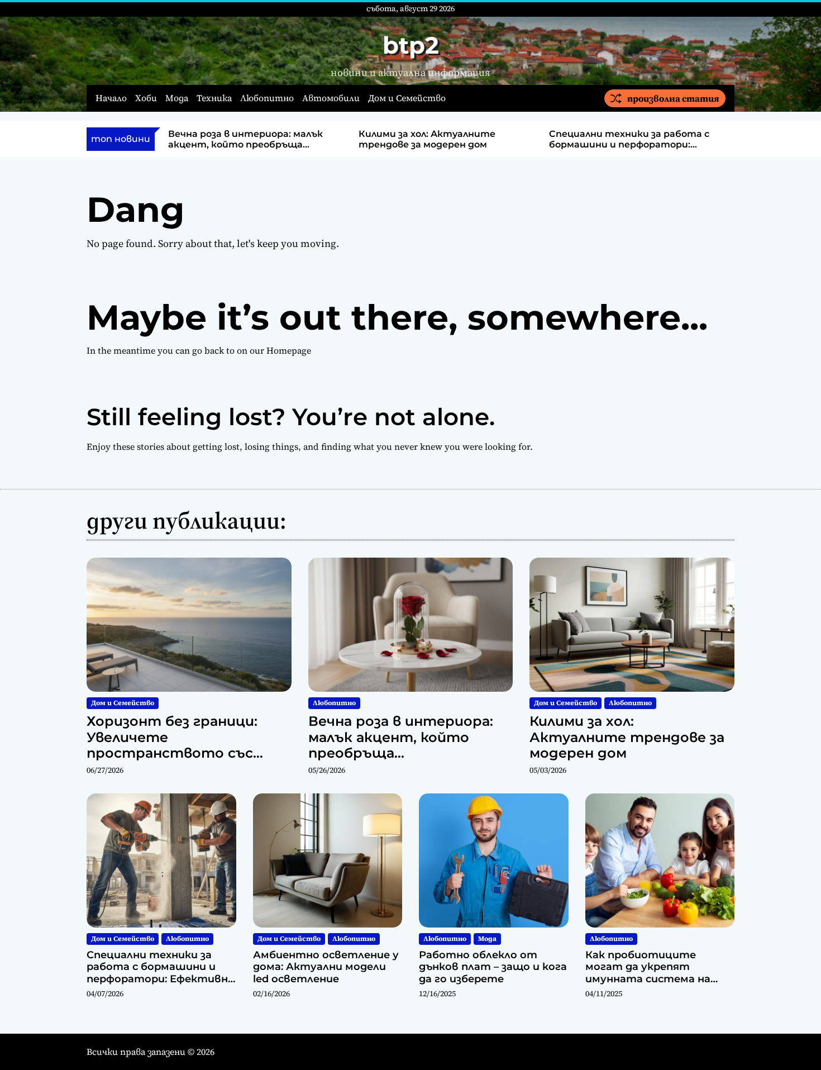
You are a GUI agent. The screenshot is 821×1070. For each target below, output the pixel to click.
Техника (214, 98)
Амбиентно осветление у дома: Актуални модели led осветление (326, 967)
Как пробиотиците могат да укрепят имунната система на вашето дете (647, 973)
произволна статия (673, 98)
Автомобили (331, 98)
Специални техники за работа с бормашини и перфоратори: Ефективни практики (629, 144)
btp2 (411, 45)
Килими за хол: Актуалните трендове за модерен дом (427, 139)
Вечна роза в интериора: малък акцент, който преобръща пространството (245, 144)
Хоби (146, 98)
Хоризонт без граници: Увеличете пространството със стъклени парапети (172, 745)
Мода (176, 98)
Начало (111, 98)
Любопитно (267, 98)
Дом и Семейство (407, 98)
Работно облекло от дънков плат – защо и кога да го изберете (493, 967)
